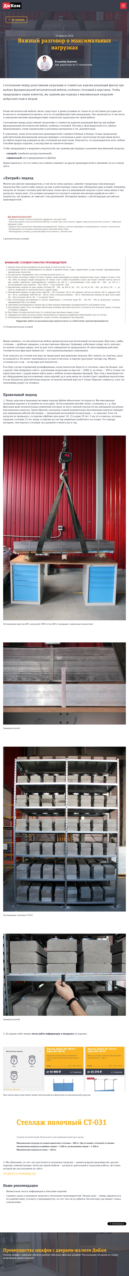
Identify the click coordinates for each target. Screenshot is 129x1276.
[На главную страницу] (12, 6)
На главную (17, 19)
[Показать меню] (123, 6)
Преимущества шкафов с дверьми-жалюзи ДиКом (55, 1250)
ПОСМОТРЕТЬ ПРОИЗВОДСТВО (19, 1173)
